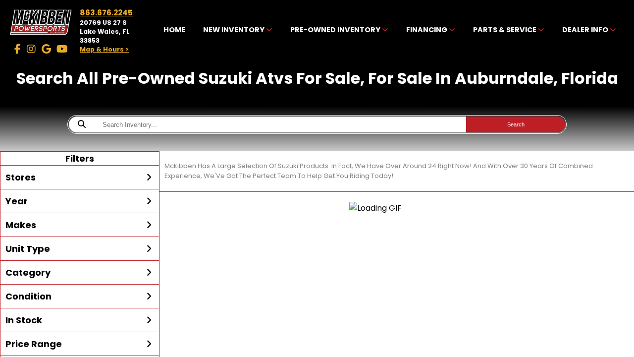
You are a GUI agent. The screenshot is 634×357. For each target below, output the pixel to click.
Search (516, 124)
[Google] (46, 49)
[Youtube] (62, 49)
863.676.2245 (106, 12)
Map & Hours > (104, 49)
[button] (79, 177)
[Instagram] (31, 49)
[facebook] (17, 49)
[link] (174, 31)
